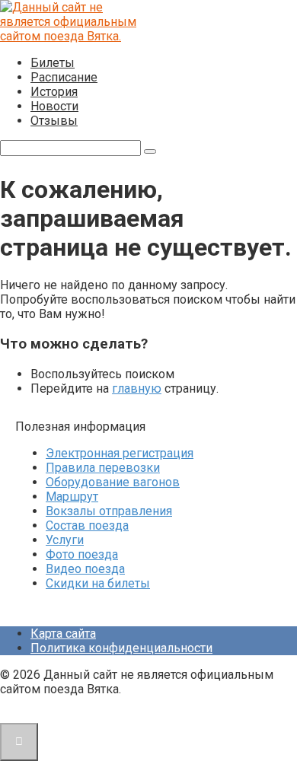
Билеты (52, 63)
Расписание (63, 77)
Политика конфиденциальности (121, 648)
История (54, 91)
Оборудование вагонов (113, 482)
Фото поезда (82, 554)
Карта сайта (63, 633)
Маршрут (72, 496)
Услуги (65, 540)
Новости (54, 106)
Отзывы (54, 120)
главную (136, 388)
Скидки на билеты (98, 583)
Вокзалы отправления (109, 511)
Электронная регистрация (119, 453)
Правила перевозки (103, 467)
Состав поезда (87, 525)
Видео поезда (85, 569)
